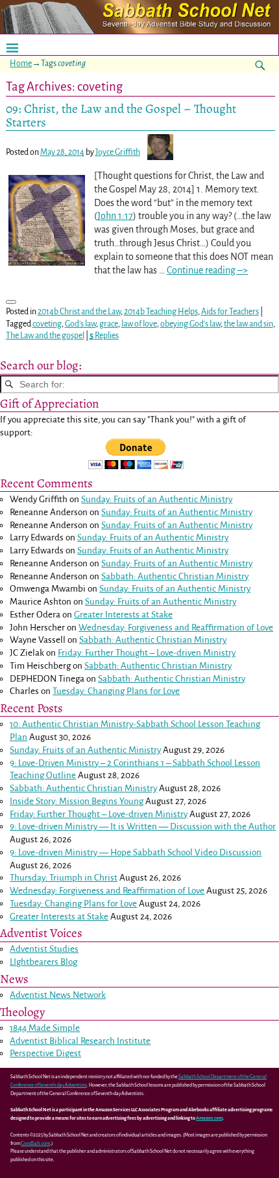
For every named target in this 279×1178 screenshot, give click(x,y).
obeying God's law (190, 324)
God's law (80, 324)
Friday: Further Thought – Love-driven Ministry (147, 653)
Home (21, 63)
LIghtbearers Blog (43, 962)
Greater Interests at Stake (123, 614)
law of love (139, 324)
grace (108, 324)
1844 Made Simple (45, 1028)
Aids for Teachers (230, 311)
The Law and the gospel (45, 335)
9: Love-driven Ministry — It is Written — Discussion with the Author (143, 826)
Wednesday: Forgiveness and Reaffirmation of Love (176, 627)
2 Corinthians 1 (135, 763)
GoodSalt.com (35, 1143)
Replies (104, 335)
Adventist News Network (58, 995)
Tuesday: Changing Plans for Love (116, 691)
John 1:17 (115, 216)
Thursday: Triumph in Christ (63, 878)
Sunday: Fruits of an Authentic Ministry (156, 499)
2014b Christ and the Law (79, 311)
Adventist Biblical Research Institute (80, 1041)
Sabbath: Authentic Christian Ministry (175, 576)
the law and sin (248, 324)
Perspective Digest (45, 1053)
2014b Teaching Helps (161, 311)
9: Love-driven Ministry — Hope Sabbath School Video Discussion (135, 852)
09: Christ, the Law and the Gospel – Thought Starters (121, 115)
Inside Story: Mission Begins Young (76, 801)
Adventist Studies (44, 949)
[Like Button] (11, 302)
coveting (47, 324)
